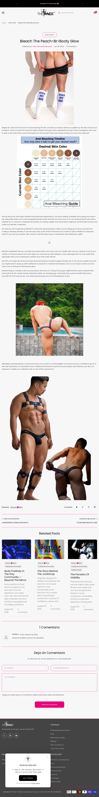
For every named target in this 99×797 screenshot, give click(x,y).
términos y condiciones (59, 760)
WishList (53, 741)
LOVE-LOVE (12, 23)
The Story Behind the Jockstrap (47, 572)
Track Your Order (57, 748)
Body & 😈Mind (16, 507)
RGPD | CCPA (55, 782)
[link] (76, 507)
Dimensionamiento (58, 767)
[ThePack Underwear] (46, 13)
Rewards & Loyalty (57, 737)
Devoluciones (55, 771)
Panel (4, 763)
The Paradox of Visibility (79, 576)
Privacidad (54, 778)
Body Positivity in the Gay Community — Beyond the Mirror (15, 575)
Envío (52, 763)
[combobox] (73, 12)
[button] (17, 3)
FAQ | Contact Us (57, 745)
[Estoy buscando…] (59, 12)
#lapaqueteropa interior (60, 730)
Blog (52, 734)
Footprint (53, 774)
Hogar (4, 23)
